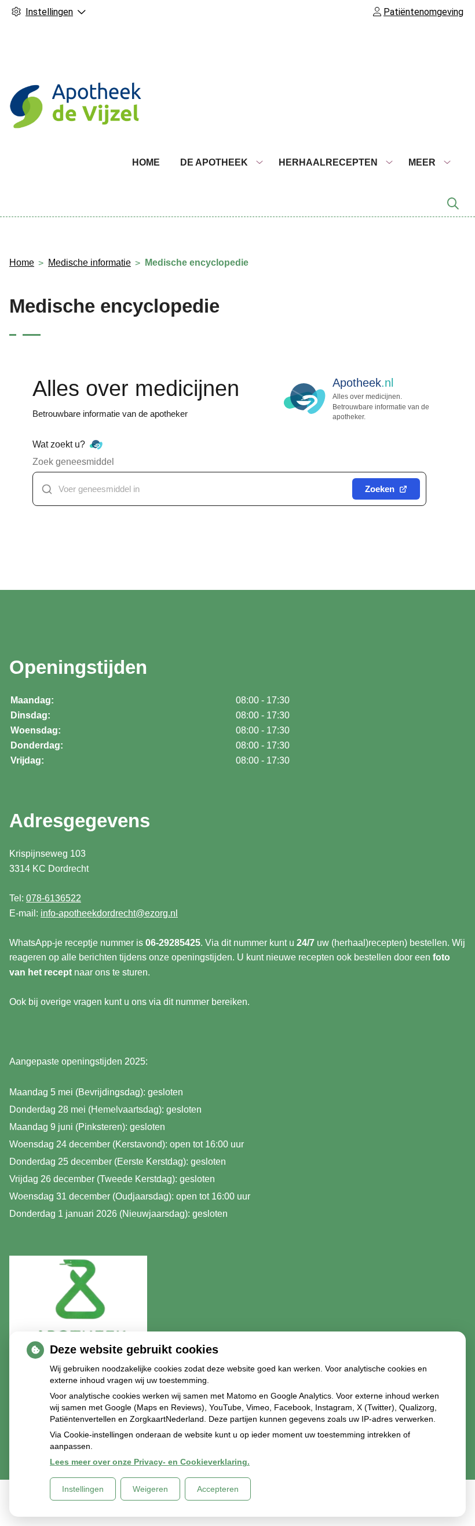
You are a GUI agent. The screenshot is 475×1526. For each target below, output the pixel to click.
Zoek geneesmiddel (73, 462)
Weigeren (150, 1489)
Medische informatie (89, 262)
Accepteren (218, 1489)
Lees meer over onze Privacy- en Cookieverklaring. (150, 1461)
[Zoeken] (453, 204)
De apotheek (214, 162)
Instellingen (83, 1489)
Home (146, 162)
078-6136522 (53, 898)
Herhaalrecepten (328, 162)
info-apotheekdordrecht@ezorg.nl (109, 913)
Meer (422, 162)
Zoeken (379, 489)
